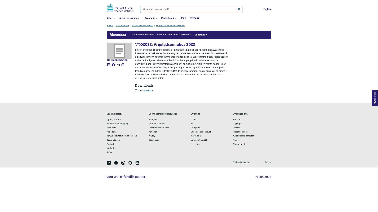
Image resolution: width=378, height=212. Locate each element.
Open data (111, 128)
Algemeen (118, 34)
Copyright (237, 124)
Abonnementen (240, 144)
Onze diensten (122, 26)
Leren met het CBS (199, 140)
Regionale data (113, 140)
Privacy (152, 136)
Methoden (111, 148)
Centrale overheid (157, 124)
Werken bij (196, 136)
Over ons (194, 18)
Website (236, 120)
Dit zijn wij (196, 128)
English (267, 9)
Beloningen (154, 140)
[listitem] (108, 65)
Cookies (236, 128)
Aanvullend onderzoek (142, 35)
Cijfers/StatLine (114, 120)
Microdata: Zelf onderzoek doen (170, 26)
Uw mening (375, 98)
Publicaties (199, 35)
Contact (194, 120)
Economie (150, 18)
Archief (236, 140)
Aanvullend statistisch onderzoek (122, 136)
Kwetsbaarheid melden (243, 136)
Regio (183, 18)
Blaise (109, 152)
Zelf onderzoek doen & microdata (174, 35)
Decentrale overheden (159, 128)
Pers (193, 124)
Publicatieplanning (241, 162)
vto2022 (148, 91)
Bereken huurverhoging (117, 124)
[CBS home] (121, 7)
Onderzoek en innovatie (202, 132)
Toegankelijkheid (241, 132)
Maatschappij (167, 18)
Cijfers (110, 18)
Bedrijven (153, 120)
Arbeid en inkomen (129, 18)
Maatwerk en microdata (142, 26)
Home (110, 26)
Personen (153, 132)
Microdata (111, 132)
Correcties (195, 144)
